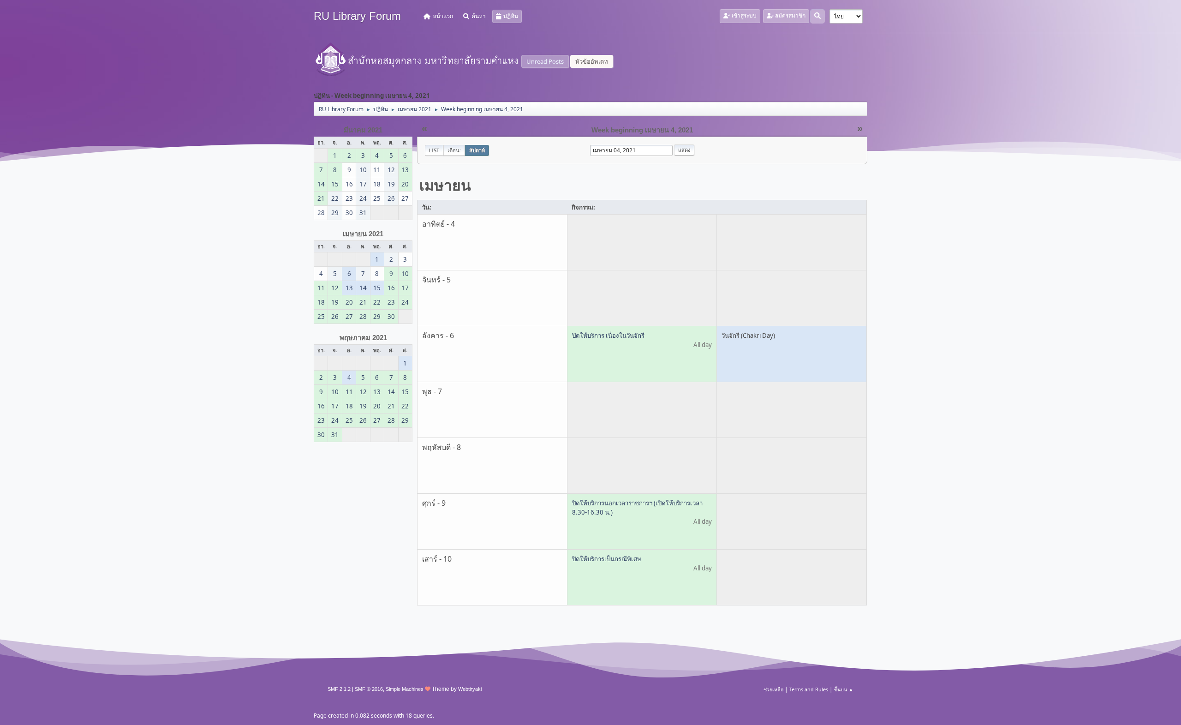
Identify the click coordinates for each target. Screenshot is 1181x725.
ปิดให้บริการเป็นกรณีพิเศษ (606, 559)
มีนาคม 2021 (363, 130)
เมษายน (445, 185)
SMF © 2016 (369, 689)
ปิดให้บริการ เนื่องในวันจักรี (608, 335)
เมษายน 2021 (363, 234)
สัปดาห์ (477, 150)
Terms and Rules (808, 689)
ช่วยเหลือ (773, 689)
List (434, 150)
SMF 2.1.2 (339, 689)
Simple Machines (404, 689)
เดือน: (454, 150)
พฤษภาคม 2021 (363, 338)
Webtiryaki (470, 689)
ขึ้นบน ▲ (843, 689)
